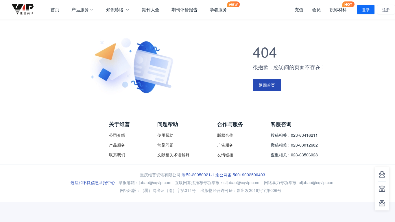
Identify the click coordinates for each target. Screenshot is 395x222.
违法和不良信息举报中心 (93, 182)
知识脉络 (115, 9)
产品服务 (80, 9)
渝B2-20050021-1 (198, 174)
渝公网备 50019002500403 (240, 174)
